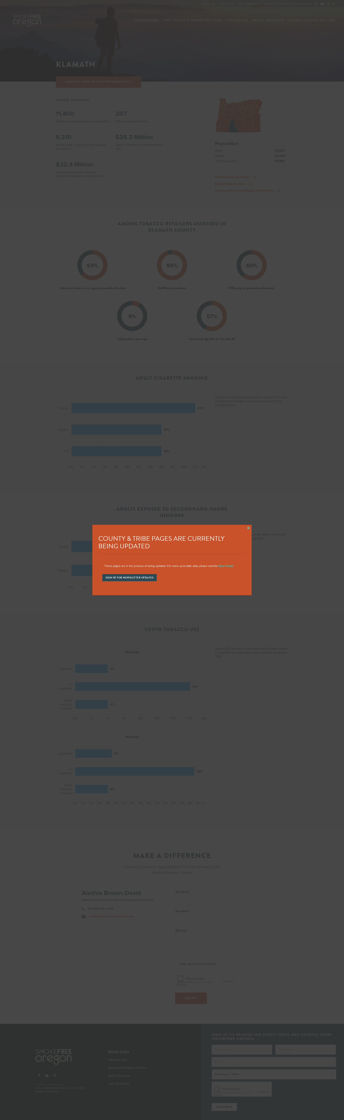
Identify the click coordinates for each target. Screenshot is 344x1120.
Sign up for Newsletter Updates (129, 578)
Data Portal (225, 566)
